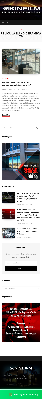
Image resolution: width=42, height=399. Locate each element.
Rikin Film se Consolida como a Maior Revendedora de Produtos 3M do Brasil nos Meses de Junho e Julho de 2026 (28, 215)
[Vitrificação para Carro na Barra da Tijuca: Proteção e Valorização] (9, 233)
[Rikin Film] (21, 10)
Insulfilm (5, 78)
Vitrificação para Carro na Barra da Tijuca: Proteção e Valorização (28, 231)
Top (21, 385)
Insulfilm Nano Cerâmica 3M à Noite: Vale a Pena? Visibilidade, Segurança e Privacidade (28, 197)
